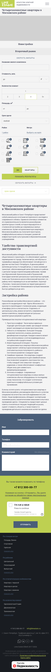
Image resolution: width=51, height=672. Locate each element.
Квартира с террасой (11, 583)
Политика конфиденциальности (33, 655)
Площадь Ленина (10, 540)
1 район (5, 133)
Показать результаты (25, 177)
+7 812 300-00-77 (25, 487)
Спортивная (8, 544)
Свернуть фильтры (25, 58)
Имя (4, 427)
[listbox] (44, 79)
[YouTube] (27, 641)
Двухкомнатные (9, 608)
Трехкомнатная (9, 611)
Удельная (7, 547)
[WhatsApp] (19, 641)
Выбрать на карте (34, 133)
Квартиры (30, 170)
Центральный (9, 561)
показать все (8, 551)
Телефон (6, 439)
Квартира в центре (10, 586)
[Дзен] (32, 641)
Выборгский (8, 569)
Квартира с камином (11, 590)
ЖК (17, 170)
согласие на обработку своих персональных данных (25, 496)
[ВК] (23, 641)
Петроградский (9, 565)
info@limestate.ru (34, 629)
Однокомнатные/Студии (12, 604)
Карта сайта (25, 658)
